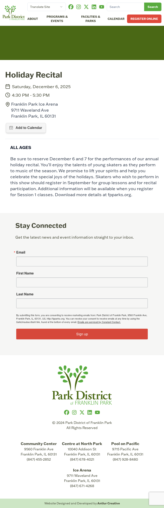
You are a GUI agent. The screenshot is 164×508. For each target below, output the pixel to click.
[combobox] (46, 7)
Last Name (25, 294)
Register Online (144, 19)
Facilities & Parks (90, 19)
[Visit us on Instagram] (78, 6)
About (32, 19)
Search (153, 7)
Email (20, 252)
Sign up (82, 333)
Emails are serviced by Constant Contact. (99, 322)
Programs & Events (57, 19)
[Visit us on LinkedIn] (94, 6)
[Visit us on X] (86, 6)
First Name (25, 273)
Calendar (116, 19)
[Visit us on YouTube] (101, 6)
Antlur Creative (108, 503)
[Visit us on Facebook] (70, 6)
